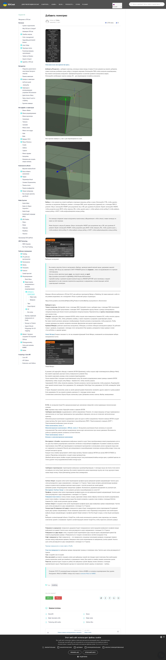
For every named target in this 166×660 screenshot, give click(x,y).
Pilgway (85, 4)
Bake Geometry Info (54, 618)
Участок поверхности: (52, 550)
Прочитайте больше (102, 644)
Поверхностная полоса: (53, 497)
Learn (53, 4)
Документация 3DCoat (30, 4)
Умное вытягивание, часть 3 (54, 435)
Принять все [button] (75, 652)
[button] (83, 657)
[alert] (83, 647)
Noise (88, 614)
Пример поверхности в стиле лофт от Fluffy (59, 546)
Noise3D (50, 614)
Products (69, 4)
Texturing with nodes (54, 622)
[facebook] (105, 598)
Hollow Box (89, 622)
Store (78, 4)
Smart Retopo (49, 334)
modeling (54, 585)
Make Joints (89, 618)
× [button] (164, 637)
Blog (61, 4)
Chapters (45, 4)
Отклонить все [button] (90, 652)
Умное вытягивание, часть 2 (54, 425)
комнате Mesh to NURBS (88, 573)
